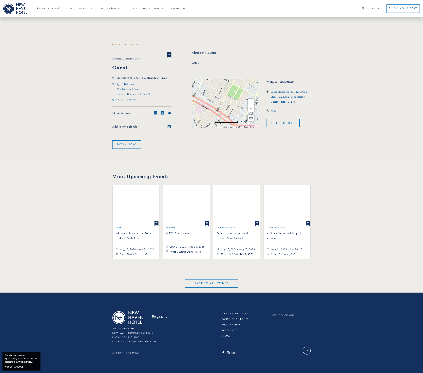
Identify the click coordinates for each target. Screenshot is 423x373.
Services (70, 8)
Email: (116, 341)
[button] (133, 89)
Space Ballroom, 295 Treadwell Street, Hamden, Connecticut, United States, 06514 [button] (289, 96)
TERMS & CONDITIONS (235, 313)
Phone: (116, 337)
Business (170, 227)
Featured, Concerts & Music (126, 58)
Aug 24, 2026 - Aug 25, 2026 (187, 246)
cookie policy (25, 362)
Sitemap (226, 336)
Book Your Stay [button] (403, 8)
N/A (273, 110)
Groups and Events (112, 8)
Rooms (57, 8)
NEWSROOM (177, 8)
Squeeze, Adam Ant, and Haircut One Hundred (232, 236)
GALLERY (145, 8)
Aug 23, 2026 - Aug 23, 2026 (137, 249)
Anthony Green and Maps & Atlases (284, 236)
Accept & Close (14, 367)
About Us (43, 8)
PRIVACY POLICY (231, 325)
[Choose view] (251, 118)
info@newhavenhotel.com (138, 341)
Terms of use (227, 127)
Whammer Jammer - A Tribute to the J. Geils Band (134, 236)
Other (119, 227)
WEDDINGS (160, 8)
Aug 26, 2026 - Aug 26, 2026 (288, 249)
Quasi (120, 67)
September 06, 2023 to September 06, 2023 (141, 77)
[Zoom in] (251, 102)
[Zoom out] (251, 108)
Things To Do (88, 8)
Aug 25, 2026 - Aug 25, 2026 (238, 249)
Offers (133, 8)
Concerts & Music (226, 227)
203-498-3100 (373, 8)
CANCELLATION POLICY (235, 319)
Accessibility (230, 330)
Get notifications (283, 315)
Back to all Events (126, 44)
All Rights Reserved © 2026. (126, 353)
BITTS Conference (177, 233)
